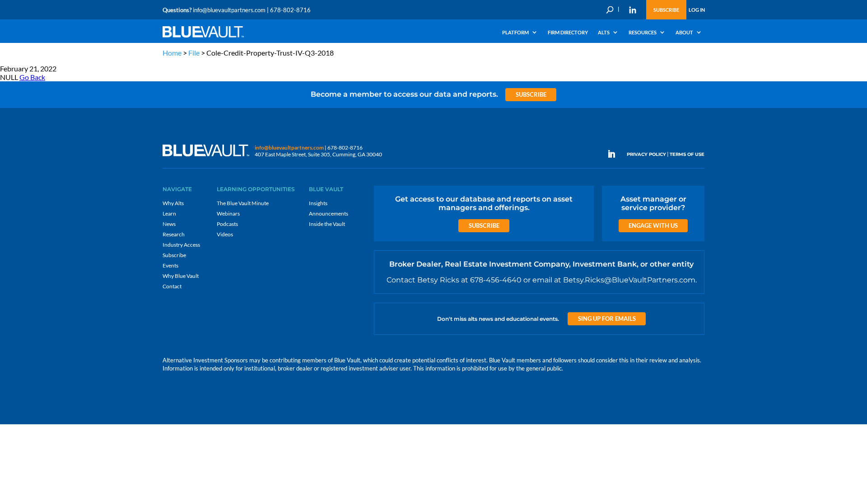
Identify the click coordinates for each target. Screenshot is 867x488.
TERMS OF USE (687, 154)
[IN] (633, 10)
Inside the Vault (327, 224)
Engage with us (653, 225)
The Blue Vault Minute (243, 203)
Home (172, 52)
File (194, 52)
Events (170, 265)
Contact (172, 286)
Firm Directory (568, 32)
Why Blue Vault (181, 275)
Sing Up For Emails (607, 318)
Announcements (328, 213)
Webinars (228, 213)
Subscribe (666, 9)
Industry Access (181, 244)
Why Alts (173, 203)
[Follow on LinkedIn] (615, 154)
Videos (225, 234)
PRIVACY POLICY (646, 154)
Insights (318, 203)
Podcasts (227, 224)
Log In (697, 9)
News (169, 224)
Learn (169, 213)
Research (174, 234)
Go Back (32, 77)
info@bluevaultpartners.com (229, 10)
